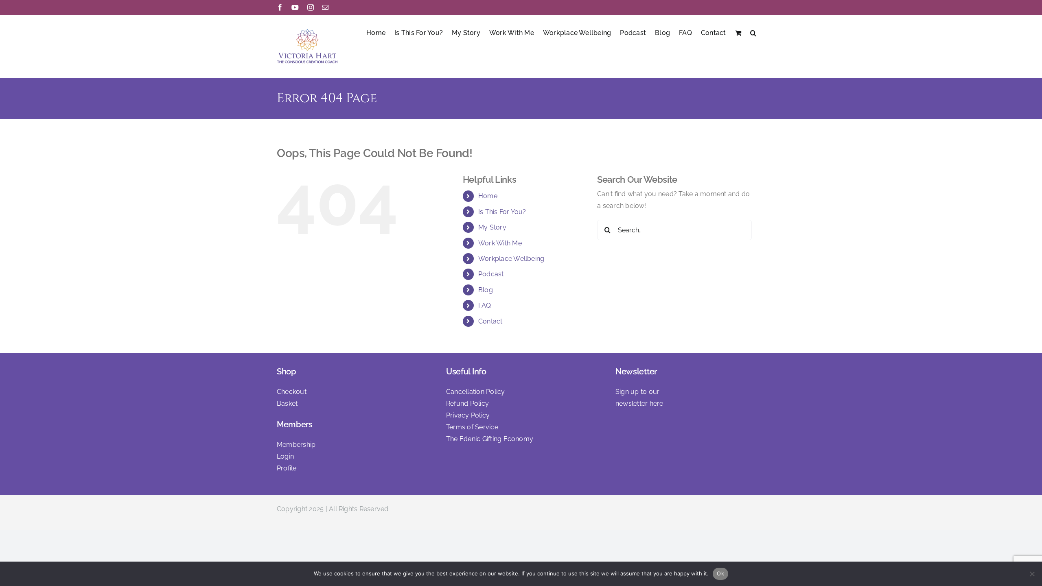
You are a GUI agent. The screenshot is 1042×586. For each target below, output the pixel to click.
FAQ (484, 305)
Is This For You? (502, 212)
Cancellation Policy (475, 392)
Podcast (491, 274)
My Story (492, 227)
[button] (753, 32)
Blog (485, 290)
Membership (296, 444)
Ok (720, 573)
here (656, 403)
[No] (1032, 574)
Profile (287, 468)
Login (285, 456)
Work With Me (500, 243)
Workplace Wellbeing (511, 258)
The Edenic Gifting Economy (489, 439)
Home (487, 196)
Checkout (291, 392)
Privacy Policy (468, 415)
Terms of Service (472, 427)
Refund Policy (467, 403)
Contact (490, 321)
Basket (287, 403)
